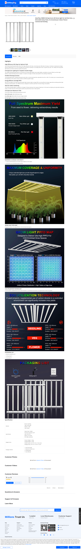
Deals (27, 6)
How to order (7, 524)
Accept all (62, 547)
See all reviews (18, 482)
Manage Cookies (6, 547)
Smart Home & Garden (12, 15)
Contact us (7, 528)
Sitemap (6, 533)
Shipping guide (19, 524)
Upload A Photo (40, 460)
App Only (39, 6)
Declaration (30, 528)
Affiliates (18, 529)
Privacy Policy (28, 544)
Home (6, 15)
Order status (7, 532)
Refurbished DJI (52, 6)
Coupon (32, 6)
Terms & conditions (32, 524)
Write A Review (10, 482)
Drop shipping (19, 528)
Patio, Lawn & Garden (22, 15)
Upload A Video (40, 468)
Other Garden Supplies (31, 15)
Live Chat (61, 529)
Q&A (19, 56)
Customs (30, 529)
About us (6, 527)
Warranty (6, 529)
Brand (22, 6)
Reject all (74, 547)
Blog (45, 6)
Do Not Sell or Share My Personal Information (33, 531)
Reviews (15, 56)
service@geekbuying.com (64, 525)
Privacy (30, 527)
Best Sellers (15, 6)
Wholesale (18, 527)
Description (8, 56)
